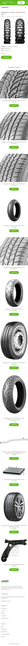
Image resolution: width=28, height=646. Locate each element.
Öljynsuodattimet (5, 618)
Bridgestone (15, 46)
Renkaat (3, 613)
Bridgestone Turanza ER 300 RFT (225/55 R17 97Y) (14, 142)
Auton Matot (4, 608)
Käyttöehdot (4, 631)
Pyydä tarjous (21, 3)
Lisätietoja (6, 57)
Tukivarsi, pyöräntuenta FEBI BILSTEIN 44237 (14, 564)
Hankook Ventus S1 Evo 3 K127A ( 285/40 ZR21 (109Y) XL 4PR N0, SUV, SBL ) (14, 526)
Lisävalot (3, 611)
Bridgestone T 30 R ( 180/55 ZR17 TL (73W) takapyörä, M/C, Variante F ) (14, 419)
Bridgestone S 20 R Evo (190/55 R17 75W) (14, 225)
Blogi (2, 626)
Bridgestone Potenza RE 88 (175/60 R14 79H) (14, 267)
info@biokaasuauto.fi (6, 601)
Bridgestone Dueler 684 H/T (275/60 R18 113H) (14, 184)
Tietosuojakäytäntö (5, 634)
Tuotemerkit (9, 46)
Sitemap (3, 636)
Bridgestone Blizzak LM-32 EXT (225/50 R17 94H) (14, 100)
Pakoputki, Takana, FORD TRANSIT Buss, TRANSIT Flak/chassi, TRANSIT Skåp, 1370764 (14, 452)
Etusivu (2, 16)
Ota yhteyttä (4, 629)
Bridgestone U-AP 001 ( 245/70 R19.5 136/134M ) (14, 362)
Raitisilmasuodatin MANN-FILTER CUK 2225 (14, 479)
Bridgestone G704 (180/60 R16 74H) (14, 309)
